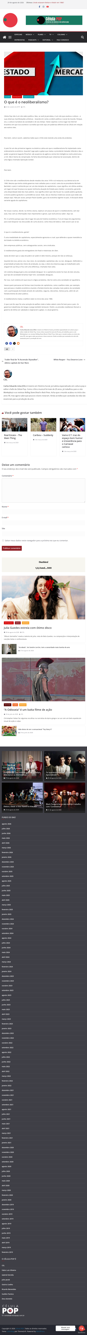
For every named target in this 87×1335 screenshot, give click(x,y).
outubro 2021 (7, 1100)
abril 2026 (5, 843)
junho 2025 (6, 890)
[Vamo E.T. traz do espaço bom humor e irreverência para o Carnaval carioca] (72, 419)
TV (50, 34)
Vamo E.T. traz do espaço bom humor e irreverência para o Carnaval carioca (72, 441)
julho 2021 (6, 1114)
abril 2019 (5, 1242)
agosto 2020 (6, 1166)
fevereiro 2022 (7, 1081)
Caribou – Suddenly (43, 435)
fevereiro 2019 (7, 1252)
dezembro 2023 (8, 976)
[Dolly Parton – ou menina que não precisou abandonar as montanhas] (22, 765)
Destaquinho (17, 97)
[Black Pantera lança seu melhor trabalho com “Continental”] (64, 797)
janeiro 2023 (6, 1028)
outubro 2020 (7, 1157)
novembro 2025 (8, 867)
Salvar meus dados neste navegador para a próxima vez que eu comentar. (36, 540)
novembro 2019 (8, 1209)
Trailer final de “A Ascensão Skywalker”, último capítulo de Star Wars (21, 361)
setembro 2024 (7, 933)
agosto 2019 (6, 1224)
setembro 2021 (7, 1105)
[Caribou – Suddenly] (43, 419)
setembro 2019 (7, 1219)
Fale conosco (63, 40)
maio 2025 (6, 895)
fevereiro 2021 (7, 1138)
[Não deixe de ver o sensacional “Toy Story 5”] (9, 731)
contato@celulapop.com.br (14, 1315)
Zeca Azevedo (7, 1299)
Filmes (40, 34)
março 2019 (6, 1247)
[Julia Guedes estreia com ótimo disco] (43, 597)
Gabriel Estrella (8, 1275)
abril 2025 (5, 900)
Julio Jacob (6, 1280)
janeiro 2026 (6, 857)
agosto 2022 (6, 1052)
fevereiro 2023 (7, 1024)
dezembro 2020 (8, 1147)
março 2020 (6, 1190)
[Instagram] (10, 343)
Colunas (61, 34)
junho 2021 (6, 1119)
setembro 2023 (7, 990)
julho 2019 (6, 1228)
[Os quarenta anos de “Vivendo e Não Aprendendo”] (64, 765)
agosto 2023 (6, 995)
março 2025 (6, 905)
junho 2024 (6, 948)
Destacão (7, 705)
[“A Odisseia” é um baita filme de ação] (43, 679)
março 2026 (6, 848)
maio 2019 (6, 1238)
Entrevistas (19, 40)
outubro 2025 (7, 871)
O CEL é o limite (28, 97)
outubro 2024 (7, 928)
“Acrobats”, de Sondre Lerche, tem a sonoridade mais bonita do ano (44, 647)
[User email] (18, 343)
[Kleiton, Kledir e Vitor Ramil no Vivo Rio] (22, 797)
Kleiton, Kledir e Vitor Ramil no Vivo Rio (20, 806)
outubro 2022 (7, 1043)
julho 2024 (6, 943)
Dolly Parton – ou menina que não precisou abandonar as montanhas (22, 773)
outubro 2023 (7, 986)
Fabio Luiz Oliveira (9, 1270)
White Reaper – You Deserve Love (68, 359)
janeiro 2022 (6, 1085)
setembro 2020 (7, 1162)
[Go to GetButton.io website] (81, 1332)
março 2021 (6, 1133)
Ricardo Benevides (9, 1289)
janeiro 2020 (6, 1200)
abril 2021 (5, 1128)
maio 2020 (6, 1181)
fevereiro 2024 (7, 967)
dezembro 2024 (8, 919)
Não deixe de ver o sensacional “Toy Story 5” (35, 729)
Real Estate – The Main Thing (13, 437)
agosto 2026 (6, 824)
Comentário (7, 476)
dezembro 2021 (8, 1090)
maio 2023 (6, 1009)
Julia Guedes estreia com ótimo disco (28, 628)
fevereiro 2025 (7, 909)
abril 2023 (5, 1014)
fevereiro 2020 (7, 1195)
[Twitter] (14, 343)
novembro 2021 (8, 1095)
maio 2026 (6, 838)
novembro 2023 (8, 981)
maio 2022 (6, 1066)
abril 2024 (5, 957)
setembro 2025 (7, 876)
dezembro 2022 (8, 1033)
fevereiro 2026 (7, 852)
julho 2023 (6, 1000)
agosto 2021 (6, 1109)
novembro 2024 (8, 924)
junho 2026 (6, 833)
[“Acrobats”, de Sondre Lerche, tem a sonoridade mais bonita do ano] (9, 649)
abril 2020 (5, 1185)
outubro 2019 (7, 1214)
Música (29, 34)
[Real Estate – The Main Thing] (14, 419)
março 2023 (6, 1019)
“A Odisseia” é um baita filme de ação (28, 709)
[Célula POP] (4, 37)
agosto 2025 (6, 881)
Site (3, 528)
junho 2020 (6, 1176)
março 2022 (6, 1076)
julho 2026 (6, 829)
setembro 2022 (7, 1047)
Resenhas (25, 623)
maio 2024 (6, 952)
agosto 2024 (6, 938)
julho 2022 (6, 1057)
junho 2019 (6, 1233)
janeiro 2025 (6, 914)
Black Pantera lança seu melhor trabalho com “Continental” (63, 805)
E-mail (5, 517)
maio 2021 (6, 1124)
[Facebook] (6, 343)
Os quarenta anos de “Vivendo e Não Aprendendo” (61, 773)
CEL (24, 107)
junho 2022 (6, 1062)
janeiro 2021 (6, 1143)
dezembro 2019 (8, 1204)
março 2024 (6, 962)
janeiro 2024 (6, 971)
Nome (5, 506)
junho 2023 (6, 1005)
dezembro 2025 (8, 862)
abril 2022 (5, 1071)
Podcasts (32, 40)
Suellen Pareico (8, 1294)
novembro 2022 (8, 1038)
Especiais (18, 34)
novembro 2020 (8, 1152)
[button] (33, 34)
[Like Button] (7, 349)
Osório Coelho (7, 1284)
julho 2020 (6, 1171)
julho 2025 (6, 886)
